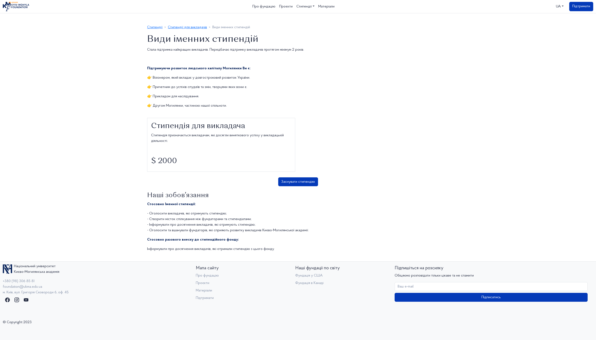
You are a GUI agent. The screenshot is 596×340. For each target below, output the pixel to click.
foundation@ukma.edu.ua (22, 287)
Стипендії (155, 27)
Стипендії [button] (304, 6)
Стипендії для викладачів (187, 27)
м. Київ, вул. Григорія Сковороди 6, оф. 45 (36, 292)
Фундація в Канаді (309, 283)
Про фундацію (263, 6)
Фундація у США (309, 275)
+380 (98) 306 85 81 (19, 281)
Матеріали (326, 6)
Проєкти (286, 6)
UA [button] (558, 6)
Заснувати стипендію (298, 182)
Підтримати (581, 6)
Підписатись (491, 297)
